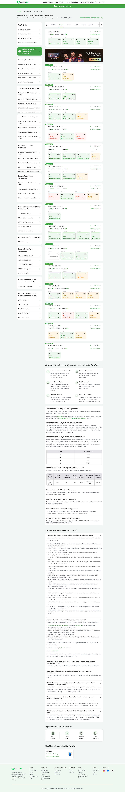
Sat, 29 (76, 24)
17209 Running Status (95, 268)
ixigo (71, 770)
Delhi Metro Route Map (52, 756)
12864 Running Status (95, 188)
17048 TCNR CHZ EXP (54, 246)
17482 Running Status (95, 109)
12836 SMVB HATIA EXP (54, 146)
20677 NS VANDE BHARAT (55, 86)
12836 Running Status (95, 149)
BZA (66, 34)
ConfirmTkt (78, 625)
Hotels (31, 774)
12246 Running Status (95, 228)
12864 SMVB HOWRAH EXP (55, 186)
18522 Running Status (95, 288)
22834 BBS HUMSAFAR (54, 345)
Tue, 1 (98, 24)
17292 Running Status (95, 169)
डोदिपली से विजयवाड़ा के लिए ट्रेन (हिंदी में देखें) (91, 18)
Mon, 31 (91, 24)
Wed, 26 (53, 24)
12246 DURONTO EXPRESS (55, 226)
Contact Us (58, 770)
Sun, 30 (83, 24)
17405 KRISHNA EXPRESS (55, 66)
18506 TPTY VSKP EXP (54, 305)
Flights (31, 772)
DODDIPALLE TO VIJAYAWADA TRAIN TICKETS (72, 418)
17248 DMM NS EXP (53, 31)
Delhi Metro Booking (52, 754)
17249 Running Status (95, 328)
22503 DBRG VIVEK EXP (54, 126)
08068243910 (55, 651)
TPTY (53, 69)
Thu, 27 (61, 24)
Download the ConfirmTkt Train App (58, 625)
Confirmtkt (96, 770)
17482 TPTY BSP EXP (53, 106)
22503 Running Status (95, 129)
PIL (52, 34)
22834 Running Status (95, 348)
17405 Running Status (95, 69)
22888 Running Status (95, 208)
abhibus (72, 772)
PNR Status (59, 2)
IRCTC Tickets (48, 2)
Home (19, 11)
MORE (101, 2)
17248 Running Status (95, 34)
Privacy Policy (82, 770)
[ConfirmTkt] (16, 769)
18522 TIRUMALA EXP (54, 285)
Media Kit (57, 772)
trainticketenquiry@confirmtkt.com (60, 648)
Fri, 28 (68, 24)
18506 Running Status (95, 308)
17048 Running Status (95, 248)
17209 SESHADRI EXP (54, 266)
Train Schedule (72, 2)
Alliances (57, 774)
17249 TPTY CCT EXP (54, 325)
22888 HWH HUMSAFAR (54, 206)
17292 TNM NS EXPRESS (54, 166)
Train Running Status (88, 2)
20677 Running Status (95, 89)
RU (52, 89)
